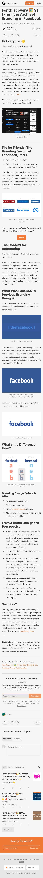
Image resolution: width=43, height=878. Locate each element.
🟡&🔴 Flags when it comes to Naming (14, 800)
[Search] (39, 767)
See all (6, 830)
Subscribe (29, 3)
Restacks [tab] (17, 739)
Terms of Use (32, 701)
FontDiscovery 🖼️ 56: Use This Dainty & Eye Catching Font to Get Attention (20, 666)
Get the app (32, 867)
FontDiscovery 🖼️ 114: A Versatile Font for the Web (14, 814)
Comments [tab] (7, 739)
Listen (38, 29)
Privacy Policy (21, 706)
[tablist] (12, 739)
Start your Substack (15, 867)
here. (19, 94)
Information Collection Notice (26, 703)
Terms (27, 859)
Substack (10, 873)
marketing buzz (27, 631)
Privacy (21, 859)
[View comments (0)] (12, 35)
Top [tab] (4, 767)
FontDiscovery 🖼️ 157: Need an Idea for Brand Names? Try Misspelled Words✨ (16, 776)
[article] (21, 780)
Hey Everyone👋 (8, 782)
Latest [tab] (10, 767)
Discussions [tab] (19, 767)
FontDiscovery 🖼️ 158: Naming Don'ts (12, 794)
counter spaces (18, 509)
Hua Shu (10, 27)
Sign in (38, 3)
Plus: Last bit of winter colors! (13, 818)
